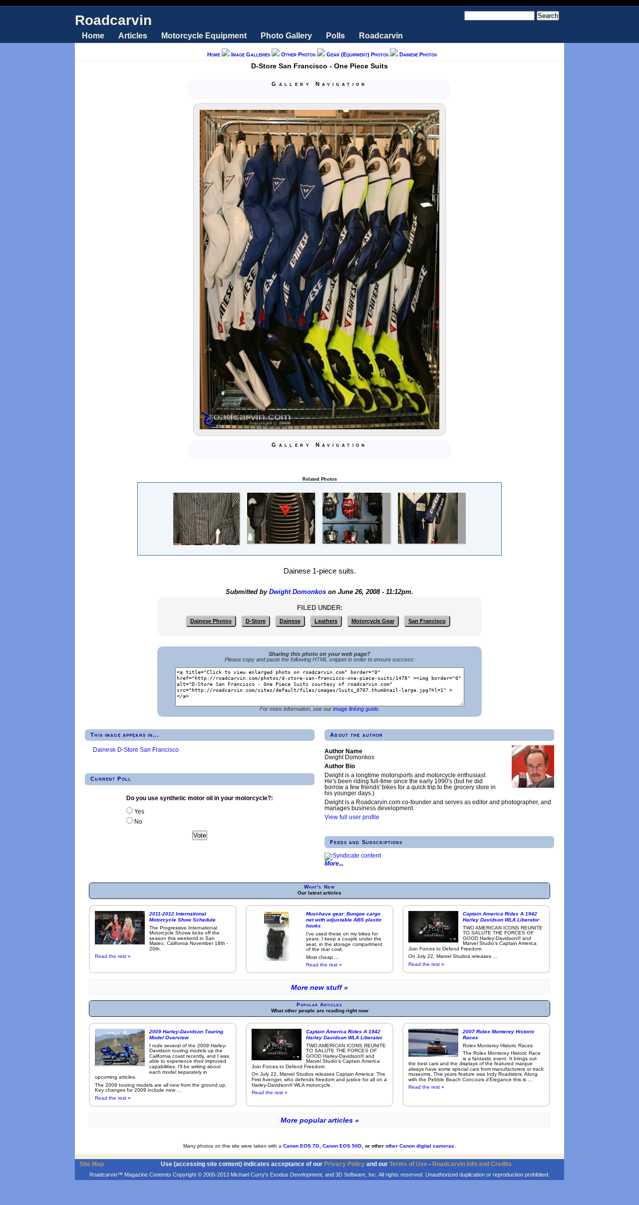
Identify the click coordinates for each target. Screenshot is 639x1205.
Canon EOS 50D (341, 1146)
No (137, 821)
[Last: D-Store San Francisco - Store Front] (333, 94)
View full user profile (351, 817)
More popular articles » (320, 1120)
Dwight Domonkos (297, 592)
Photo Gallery (286, 35)
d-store (256, 621)
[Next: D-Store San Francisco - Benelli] (321, 94)
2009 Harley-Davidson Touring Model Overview (186, 1034)
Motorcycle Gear (372, 621)
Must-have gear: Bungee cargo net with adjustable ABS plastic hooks (344, 919)
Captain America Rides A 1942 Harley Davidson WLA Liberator (501, 916)
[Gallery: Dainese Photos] (310, 94)
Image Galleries (250, 54)
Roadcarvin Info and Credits (472, 1164)
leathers (326, 621)
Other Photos (298, 54)
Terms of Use (408, 1164)
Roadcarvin (113, 20)
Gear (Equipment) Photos (357, 54)
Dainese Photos (418, 54)
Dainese (290, 621)
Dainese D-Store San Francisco (136, 749)
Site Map (91, 1164)
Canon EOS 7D (301, 1146)
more (331, 863)
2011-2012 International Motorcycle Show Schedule (182, 916)
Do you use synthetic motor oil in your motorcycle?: (199, 798)
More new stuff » (319, 987)
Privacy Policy (344, 1164)
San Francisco (427, 621)
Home (93, 35)
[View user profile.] (533, 785)
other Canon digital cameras (419, 1146)
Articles (132, 35)
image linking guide (355, 709)
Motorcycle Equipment (204, 35)
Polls (335, 35)
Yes (138, 811)
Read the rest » (113, 956)
